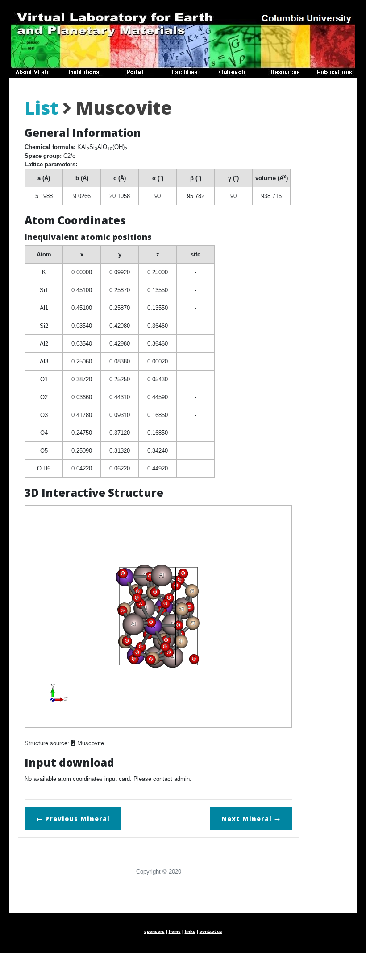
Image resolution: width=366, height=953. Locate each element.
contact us (211, 931)
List (41, 107)
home (175, 931)
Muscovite (89, 743)
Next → (251, 818)
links (190, 931)
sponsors (154, 931)
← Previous (73, 818)
